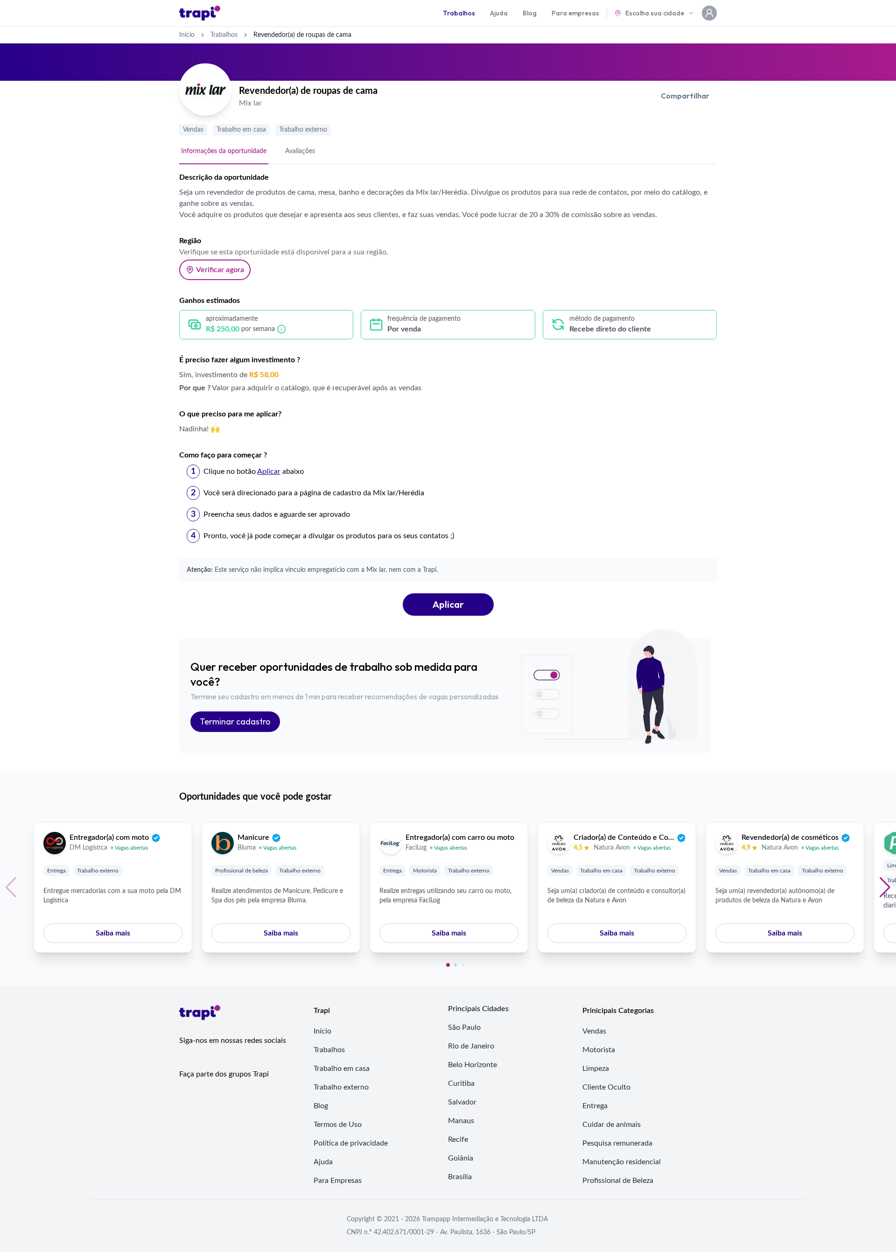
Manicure (253, 837)
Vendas (193, 130)
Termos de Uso (338, 1124)
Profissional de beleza (241, 870)
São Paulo (464, 1027)
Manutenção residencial (621, 1162)
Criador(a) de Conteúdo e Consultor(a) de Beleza (624, 837)
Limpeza (595, 1068)
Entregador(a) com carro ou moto (460, 837)
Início (187, 35)
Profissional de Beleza (617, 1180)
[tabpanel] (448, 394)
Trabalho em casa (241, 130)
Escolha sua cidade (654, 13)
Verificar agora (220, 270)
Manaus (461, 1121)
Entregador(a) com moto (109, 837)
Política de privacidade (351, 1143)
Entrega (56, 870)
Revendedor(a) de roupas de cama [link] (302, 35)
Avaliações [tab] (300, 151)
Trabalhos (459, 13)
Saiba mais (113, 933)
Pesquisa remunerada (617, 1143)
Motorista (425, 870)
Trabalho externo (303, 130)
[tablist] (448, 151)
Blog (530, 13)
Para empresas (575, 13)
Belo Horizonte (472, 1065)
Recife (458, 1139)
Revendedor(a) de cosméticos (790, 837)
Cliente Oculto (606, 1087)
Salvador (462, 1102)
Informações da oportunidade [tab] (223, 151)
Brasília (460, 1177)
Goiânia (460, 1158)
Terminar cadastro (235, 721)
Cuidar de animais (611, 1124)
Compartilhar (685, 95)
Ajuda (499, 13)
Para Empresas (338, 1180)
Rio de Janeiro (471, 1046)
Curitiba (461, 1083)
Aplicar (448, 604)
